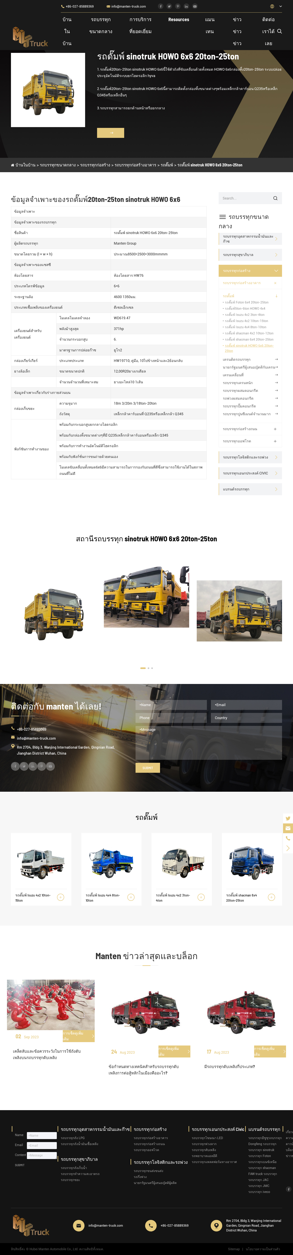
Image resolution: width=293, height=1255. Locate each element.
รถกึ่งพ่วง (140, 1177)
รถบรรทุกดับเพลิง (204, 1150)
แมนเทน (209, 25)
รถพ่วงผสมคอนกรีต (238, 398)
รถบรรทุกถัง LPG (73, 1138)
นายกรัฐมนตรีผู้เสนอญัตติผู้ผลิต (155, 1183)
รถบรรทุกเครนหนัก (238, 383)
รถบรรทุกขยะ (70, 1180)
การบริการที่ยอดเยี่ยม (140, 25)
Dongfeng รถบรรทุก (262, 1144)
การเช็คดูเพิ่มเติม (79, 1036)
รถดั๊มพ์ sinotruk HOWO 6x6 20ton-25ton (209, 164)
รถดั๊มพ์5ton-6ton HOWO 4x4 (245, 308)
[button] (143, 668)
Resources (178, 19)
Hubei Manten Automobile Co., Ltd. (53, 1249)
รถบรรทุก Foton (259, 1156)
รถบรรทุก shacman (262, 1168)
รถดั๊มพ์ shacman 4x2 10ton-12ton (249, 333)
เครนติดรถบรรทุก (237, 359)
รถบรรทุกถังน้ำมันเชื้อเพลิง (79, 1144)
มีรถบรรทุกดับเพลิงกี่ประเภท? (229, 1066)
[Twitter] (288, 818)
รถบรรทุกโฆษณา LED (207, 1138)
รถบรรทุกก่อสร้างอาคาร (135, 164)
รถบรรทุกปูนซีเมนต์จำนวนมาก (247, 414)
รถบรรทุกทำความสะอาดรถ (80, 1174)
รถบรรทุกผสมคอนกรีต (240, 390)
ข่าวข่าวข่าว (237, 31)
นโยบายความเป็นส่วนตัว (263, 1249)
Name (19, 1135)
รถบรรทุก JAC (258, 1180)
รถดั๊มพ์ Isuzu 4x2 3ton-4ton (244, 315)
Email (19, 1145)
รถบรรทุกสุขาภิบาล (238, 255)
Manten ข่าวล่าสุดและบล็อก (146, 955)
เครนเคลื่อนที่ (233, 375)
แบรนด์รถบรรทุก (236, 489)
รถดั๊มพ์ (167, 164)
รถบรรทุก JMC (258, 1186)
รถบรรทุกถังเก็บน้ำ (74, 1168)
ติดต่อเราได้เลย (268, 31)
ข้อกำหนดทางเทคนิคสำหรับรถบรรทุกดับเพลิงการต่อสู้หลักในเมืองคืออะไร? (144, 1069)
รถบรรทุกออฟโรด (237, 441)
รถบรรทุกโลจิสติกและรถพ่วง (245, 457)
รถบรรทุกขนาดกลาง (100, 25)
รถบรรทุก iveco (259, 1192)
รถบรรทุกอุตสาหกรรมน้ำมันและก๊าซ (248, 238)
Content (20, 1155)
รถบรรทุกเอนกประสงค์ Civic (245, 473)
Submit (148, 768)
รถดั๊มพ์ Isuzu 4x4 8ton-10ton (245, 327)
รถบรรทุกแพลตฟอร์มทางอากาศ (214, 1162)
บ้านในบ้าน (67, 31)
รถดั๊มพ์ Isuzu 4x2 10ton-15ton (246, 321)
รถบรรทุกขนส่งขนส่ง (148, 1171)
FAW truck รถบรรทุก (262, 1174)
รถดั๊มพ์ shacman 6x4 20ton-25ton (249, 339)
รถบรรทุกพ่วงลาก (204, 1144)
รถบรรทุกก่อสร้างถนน (240, 429)
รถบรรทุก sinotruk (261, 1150)
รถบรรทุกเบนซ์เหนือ (262, 1162)
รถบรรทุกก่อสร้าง (95, 164)
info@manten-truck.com (126, 6)
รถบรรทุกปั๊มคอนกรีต (239, 406)
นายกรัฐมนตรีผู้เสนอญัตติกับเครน (249, 367)
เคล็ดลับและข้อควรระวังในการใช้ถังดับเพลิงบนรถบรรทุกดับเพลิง (47, 1054)
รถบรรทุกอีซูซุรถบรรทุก (265, 1138)
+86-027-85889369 (77, 6)
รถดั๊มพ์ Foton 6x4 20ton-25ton (246, 302)
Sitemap (234, 1249)
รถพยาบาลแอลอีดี (204, 1156)
